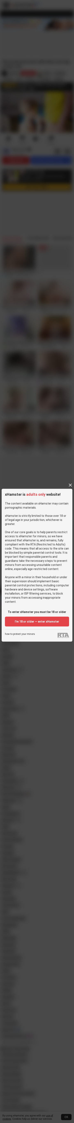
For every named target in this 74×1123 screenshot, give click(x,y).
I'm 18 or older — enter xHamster (37, 621)
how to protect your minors (20, 634)
